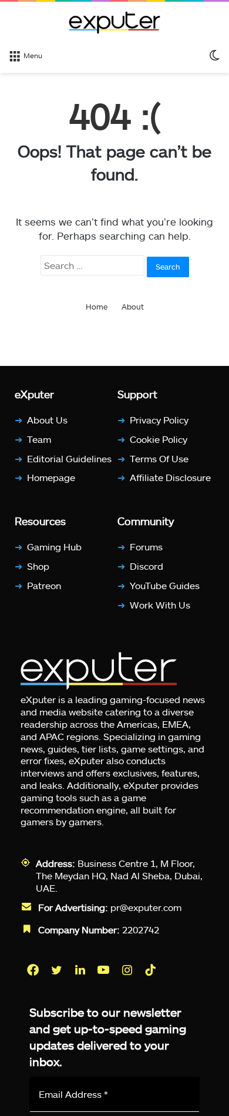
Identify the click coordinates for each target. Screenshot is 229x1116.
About (133, 306)
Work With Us (160, 604)
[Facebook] (34, 969)
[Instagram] (128, 969)
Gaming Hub (54, 546)
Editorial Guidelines (69, 457)
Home (96, 306)
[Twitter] (57, 969)
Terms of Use (159, 457)
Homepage (51, 477)
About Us (47, 419)
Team (39, 439)
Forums (146, 546)
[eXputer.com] (114, 22)
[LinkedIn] (81, 969)
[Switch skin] (214, 54)
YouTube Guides (165, 585)
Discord (146, 566)
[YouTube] (104, 969)
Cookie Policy (158, 439)
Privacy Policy (159, 419)
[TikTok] (151, 969)
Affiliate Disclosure (170, 477)
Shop (38, 566)
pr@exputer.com (145, 906)
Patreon (44, 585)
